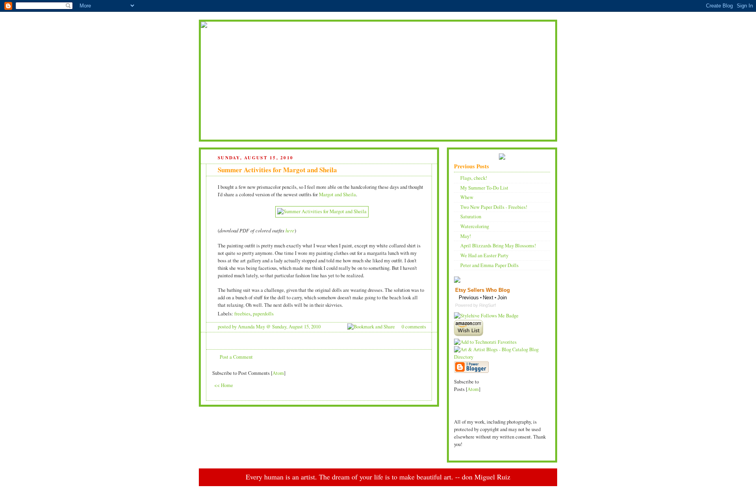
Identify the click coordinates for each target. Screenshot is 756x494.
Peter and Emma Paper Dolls (489, 265)
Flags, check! (473, 178)
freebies (242, 313)
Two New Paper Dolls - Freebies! (493, 207)
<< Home (223, 385)
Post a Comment (236, 357)
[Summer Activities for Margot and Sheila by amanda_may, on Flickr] (322, 211)
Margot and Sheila (337, 194)
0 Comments (414, 326)
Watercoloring (474, 226)
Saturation (470, 216)
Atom (278, 373)
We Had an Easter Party (484, 255)
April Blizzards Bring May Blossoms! (498, 245)
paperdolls (263, 313)
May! (465, 236)
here (290, 230)
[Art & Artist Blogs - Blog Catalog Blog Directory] (502, 357)
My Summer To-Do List (484, 187)
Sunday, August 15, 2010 (296, 326)
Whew (466, 197)
